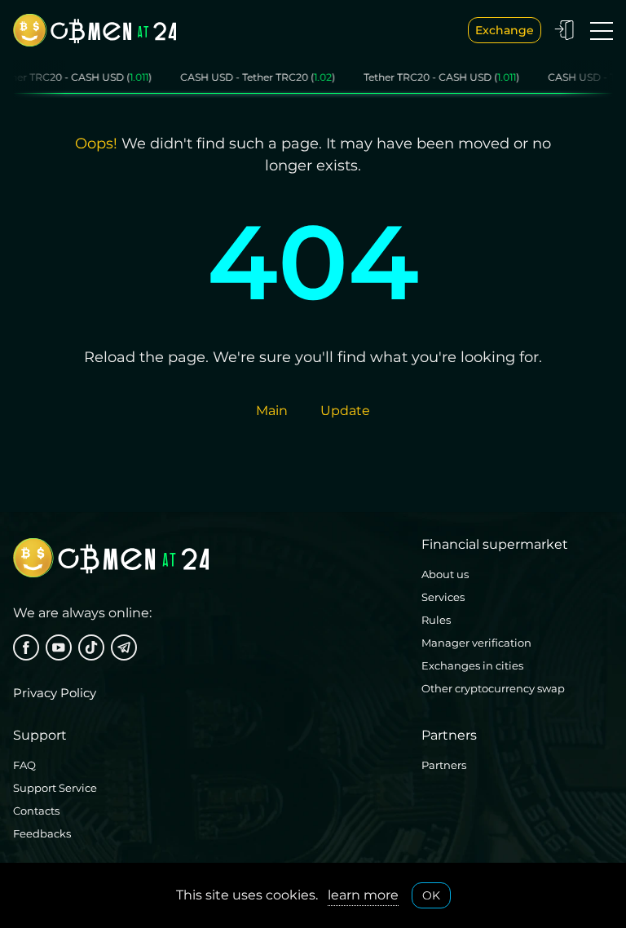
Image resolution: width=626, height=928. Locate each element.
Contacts (36, 810)
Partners (443, 764)
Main (272, 410)
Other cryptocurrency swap (493, 688)
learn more (363, 895)
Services (443, 596)
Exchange (504, 30)
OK (431, 895)
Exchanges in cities (472, 665)
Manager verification (476, 642)
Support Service (55, 787)
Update (345, 410)
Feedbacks (42, 833)
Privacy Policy (54, 692)
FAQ (24, 764)
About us (445, 574)
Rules (436, 619)
